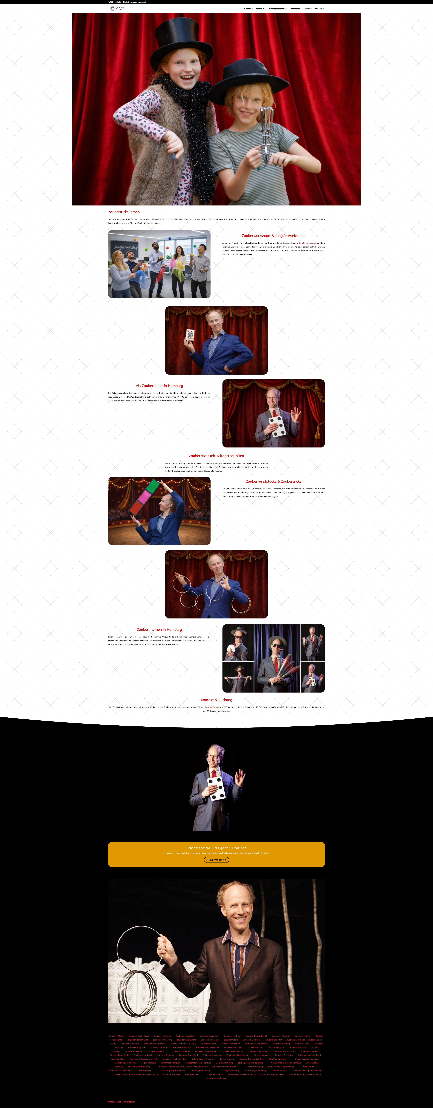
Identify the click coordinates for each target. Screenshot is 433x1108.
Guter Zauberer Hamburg (203, 1059)
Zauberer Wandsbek (281, 1036)
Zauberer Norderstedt (138, 1040)
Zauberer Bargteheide (295, 1040)
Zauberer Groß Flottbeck (284, 1051)
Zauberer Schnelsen (284, 1055)
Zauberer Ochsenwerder (206, 1051)
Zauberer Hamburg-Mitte (175, 1059)
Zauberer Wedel (231, 1040)
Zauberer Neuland (165, 1055)
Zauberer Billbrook (297, 1047)
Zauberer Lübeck (302, 1044)
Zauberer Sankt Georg (139, 1036)
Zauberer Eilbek (118, 1059)
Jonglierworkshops (307, 243)
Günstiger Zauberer (277, 1059)
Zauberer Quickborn (130, 1044)
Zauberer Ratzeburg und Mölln (144, 1059)
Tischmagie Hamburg (200, 1070)
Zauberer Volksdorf (159, 1047)
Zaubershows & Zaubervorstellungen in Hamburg (135, 1074)
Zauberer (247, 9)
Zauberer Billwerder (133, 1051)
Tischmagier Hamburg (229, 1070)
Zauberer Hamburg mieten (224, 1067)
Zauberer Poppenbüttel (256, 1036)
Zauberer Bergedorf (157, 1051)
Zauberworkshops (215, 1074)
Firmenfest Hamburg (170, 1063)
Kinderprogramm (277, 9)
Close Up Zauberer (171, 1074)
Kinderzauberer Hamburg (120, 1070)
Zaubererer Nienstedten (237, 1055)
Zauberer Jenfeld (303, 1036)
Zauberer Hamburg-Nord (309, 1055)
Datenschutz (114, 1102)
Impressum (129, 1102)
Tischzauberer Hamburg (139, 1067)
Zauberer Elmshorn (252, 1040)
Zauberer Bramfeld (309, 1051)
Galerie (306, 9)
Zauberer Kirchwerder (180, 1051)
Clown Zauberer (143, 1070)
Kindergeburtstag (228, 1059)
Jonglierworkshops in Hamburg (307, 1070)
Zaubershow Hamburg (125, 1063)
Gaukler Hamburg (255, 1067)
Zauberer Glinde (255, 1047)
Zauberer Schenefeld (188, 1055)
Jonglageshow (191, 1074)
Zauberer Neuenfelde (119, 1055)
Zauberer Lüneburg (281, 1044)
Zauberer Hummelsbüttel (208, 1047)
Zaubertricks (308, 1067)
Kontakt (318, 9)
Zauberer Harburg (232, 1036)
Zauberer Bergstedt (137, 1047)
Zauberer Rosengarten (258, 1051)
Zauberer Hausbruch (143, 1055)
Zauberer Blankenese (212, 1055)
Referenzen (295, 9)
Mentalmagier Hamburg (255, 1070)
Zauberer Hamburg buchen (252, 1059)
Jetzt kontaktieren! (216, 860)
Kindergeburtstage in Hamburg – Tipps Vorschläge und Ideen (255, 1074)
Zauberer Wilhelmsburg (232, 1051)
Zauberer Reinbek (208, 1044)
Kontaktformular (213, 707)
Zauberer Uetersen (261, 1055)
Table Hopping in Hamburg (173, 1070)
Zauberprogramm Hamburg (250, 1063)
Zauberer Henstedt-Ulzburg (183, 1044)
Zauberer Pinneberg (210, 1040)
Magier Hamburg (148, 1063)
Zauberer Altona (116, 1036)
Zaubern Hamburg (224, 1063)
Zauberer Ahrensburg (162, 1040)
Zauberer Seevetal (273, 1040)
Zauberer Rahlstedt (182, 1047)
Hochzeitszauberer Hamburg (198, 1063)
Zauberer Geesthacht (186, 1040)
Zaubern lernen (280, 1070)
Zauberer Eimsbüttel (185, 1036)
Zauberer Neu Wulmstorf (256, 1044)
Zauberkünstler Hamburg (306, 1059)
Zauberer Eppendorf (209, 1036)
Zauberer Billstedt (275, 1047)
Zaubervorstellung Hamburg (281, 1067)
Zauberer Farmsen (162, 1036)
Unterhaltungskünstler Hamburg (286, 1063)
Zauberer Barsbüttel (233, 1047)
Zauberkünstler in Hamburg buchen (192, 1067)
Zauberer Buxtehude (230, 1044)
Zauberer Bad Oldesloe (154, 1044)
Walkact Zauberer (167, 1067)
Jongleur (260, 9)
